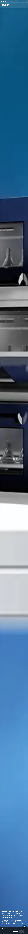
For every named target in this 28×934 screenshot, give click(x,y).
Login (12, 1)
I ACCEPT (22, 931)
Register (16, 1)
